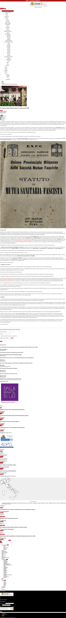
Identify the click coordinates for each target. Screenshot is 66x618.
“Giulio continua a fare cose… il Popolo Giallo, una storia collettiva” (12, 427)
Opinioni (1, 451)
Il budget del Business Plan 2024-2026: (34, 259)
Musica (6, 71)
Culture (7, 17)
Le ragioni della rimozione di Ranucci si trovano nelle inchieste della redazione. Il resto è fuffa (19, 347)
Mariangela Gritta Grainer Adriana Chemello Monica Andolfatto (11, 354)
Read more (2, 412)
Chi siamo (3, 613)
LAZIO (9, 43)
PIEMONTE (9, 50)
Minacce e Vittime (8, 23)
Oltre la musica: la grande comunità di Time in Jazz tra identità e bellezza (13, 527)
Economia (6, 18)
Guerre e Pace (7, 27)
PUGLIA (8, 51)
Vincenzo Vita (3, 370)
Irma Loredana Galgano (5, 511)
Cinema (6, 67)
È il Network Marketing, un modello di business (23, 240)
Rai (7, 63)
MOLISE (8, 48)
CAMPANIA (9, 39)
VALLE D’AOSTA (8, 59)
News (1, 407)
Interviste (7, 74)
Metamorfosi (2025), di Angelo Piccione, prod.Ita (9, 518)
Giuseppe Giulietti (4, 349)
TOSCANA (8, 55)
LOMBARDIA (6, 567)
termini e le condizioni (12, 335)
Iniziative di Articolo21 (7, 31)
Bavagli (8, 20)
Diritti (8, 28)
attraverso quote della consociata (8, 259)
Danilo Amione (3, 520)
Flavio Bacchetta (4, 111)
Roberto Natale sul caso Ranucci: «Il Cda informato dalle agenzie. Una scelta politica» (17, 357)
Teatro (6, 73)
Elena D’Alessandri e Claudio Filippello (7, 529)
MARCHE (8, 47)
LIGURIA (8, 44)
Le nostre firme (4, 614)
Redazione (2, 359)
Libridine (5, 70)
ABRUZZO (8, 35)
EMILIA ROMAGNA (9, 40)
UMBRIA (8, 58)
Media (8, 62)
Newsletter (3, 587)
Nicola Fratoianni (4, 460)
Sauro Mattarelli (3, 472)
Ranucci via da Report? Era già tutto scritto (8, 373)
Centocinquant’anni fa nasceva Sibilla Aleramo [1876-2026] (11, 352)
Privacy (3, 615)
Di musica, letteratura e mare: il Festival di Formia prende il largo (12, 409)
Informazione (6, 16)
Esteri (7, 14)
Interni (7, 13)
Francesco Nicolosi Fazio (5, 466)
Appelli (8, 32)
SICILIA (8, 54)
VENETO (8, 60)
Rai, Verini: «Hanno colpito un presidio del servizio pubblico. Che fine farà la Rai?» (16, 363)
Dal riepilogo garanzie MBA (5, 278)
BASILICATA (9, 36)
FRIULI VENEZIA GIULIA (8, 41)
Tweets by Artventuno (3, 599)
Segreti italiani (7, 24)
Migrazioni (3, 556)
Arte (6, 66)
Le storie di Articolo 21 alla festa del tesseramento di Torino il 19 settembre (14, 415)
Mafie (8, 25)
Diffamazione (8, 21)
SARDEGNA (9, 52)
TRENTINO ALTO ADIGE (9, 56)
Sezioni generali (7, 12)
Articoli (1, 110)
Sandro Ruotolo (3, 375)
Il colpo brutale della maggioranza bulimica (8, 368)
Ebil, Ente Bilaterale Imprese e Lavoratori (11, 280)
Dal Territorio (4, 559)
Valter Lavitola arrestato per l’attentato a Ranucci (9, 421)
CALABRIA (8, 37)
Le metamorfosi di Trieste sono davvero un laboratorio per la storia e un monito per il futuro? (17, 509)
